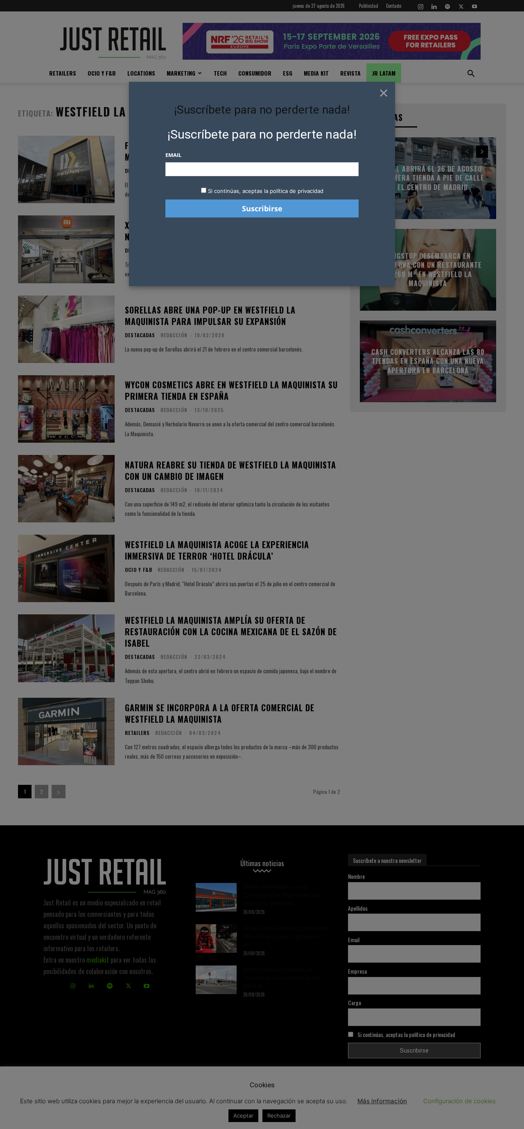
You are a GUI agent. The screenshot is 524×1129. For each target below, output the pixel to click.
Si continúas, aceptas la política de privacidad (265, 191)
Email (173, 155)
